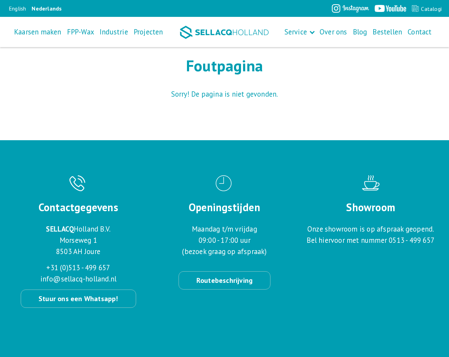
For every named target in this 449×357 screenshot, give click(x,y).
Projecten (148, 32)
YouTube (390, 8)
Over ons (333, 32)
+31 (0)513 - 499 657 (78, 267)
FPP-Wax (80, 32)
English (17, 8)
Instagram (350, 8)
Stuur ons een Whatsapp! (78, 298)
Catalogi (431, 8)
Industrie (114, 32)
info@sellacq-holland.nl (78, 279)
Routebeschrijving (224, 280)
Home (224, 32)
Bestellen (387, 32)
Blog (360, 32)
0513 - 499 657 (412, 240)
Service (295, 32)
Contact (419, 32)
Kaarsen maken (37, 32)
